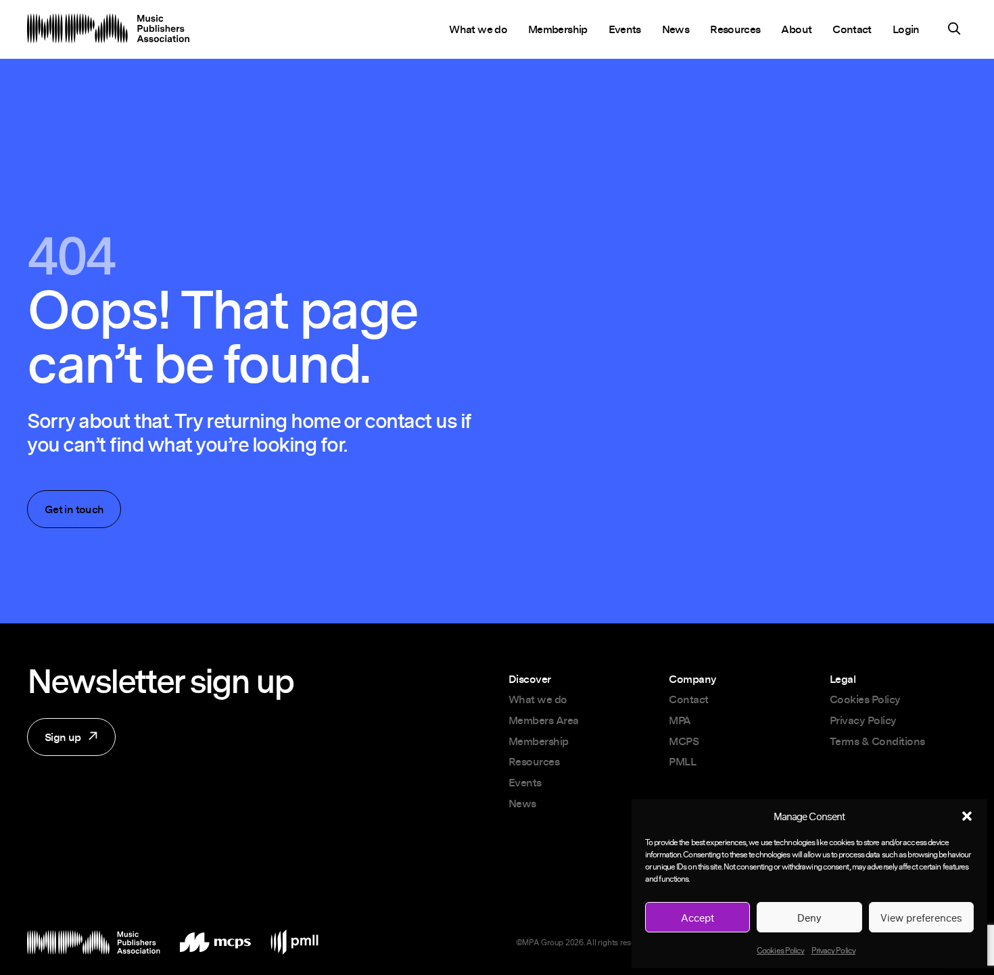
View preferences (921, 917)
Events (625, 29)
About (796, 29)
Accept (698, 917)
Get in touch (74, 509)
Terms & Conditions (877, 741)
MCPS (684, 741)
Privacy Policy (833, 950)
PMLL (682, 761)
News (675, 29)
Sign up (54, 742)
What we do (478, 29)
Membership (558, 29)
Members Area (543, 720)
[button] (967, 816)
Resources (735, 29)
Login (906, 29)
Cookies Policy (780, 950)
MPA (680, 720)
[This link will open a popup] (954, 30)
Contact (852, 29)
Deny (809, 917)
